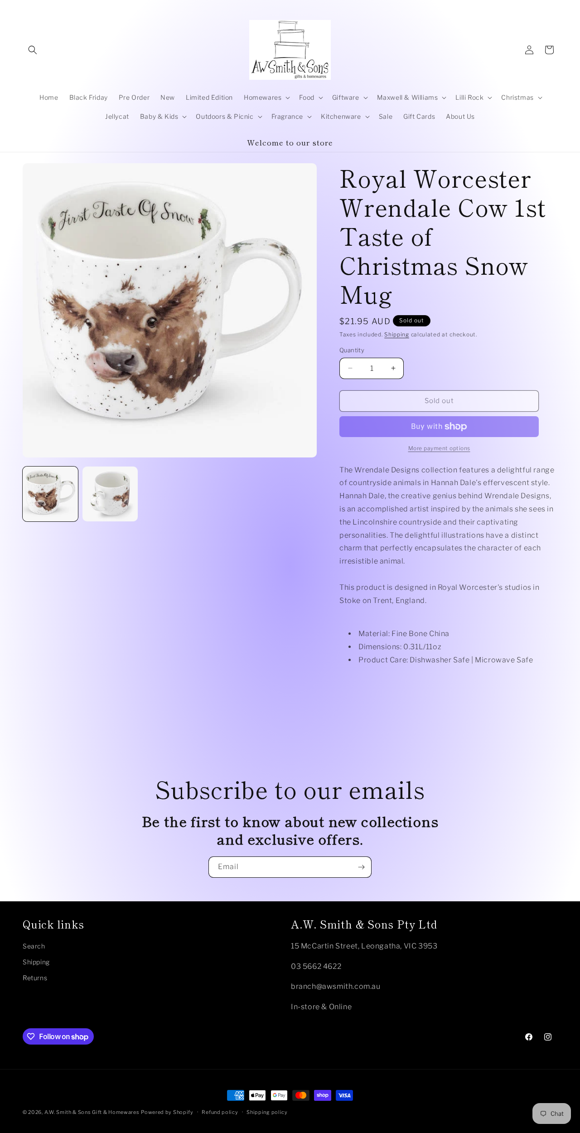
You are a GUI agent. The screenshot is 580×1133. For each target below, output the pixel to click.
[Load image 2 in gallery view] (110, 494)
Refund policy (220, 1112)
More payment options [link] (439, 448)
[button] (33, 50)
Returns (35, 978)
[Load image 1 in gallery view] (50, 494)
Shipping (396, 334)
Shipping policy (267, 1112)
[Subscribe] (361, 867)
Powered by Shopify (167, 1112)
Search (34, 946)
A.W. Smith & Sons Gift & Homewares (92, 1112)
